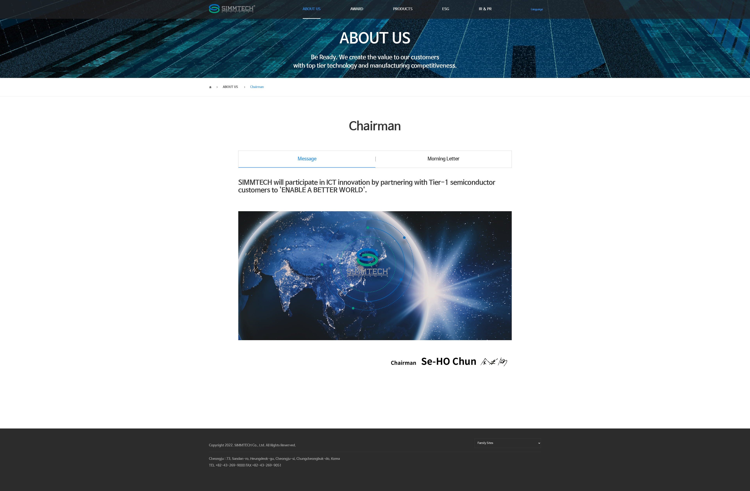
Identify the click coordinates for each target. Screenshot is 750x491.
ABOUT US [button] (312, 9)
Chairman (257, 87)
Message (307, 159)
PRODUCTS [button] (402, 9)
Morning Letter (443, 159)
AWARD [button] (356, 9)
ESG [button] (445, 9)
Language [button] (537, 9)
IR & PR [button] (485, 9)
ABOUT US (230, 87)
